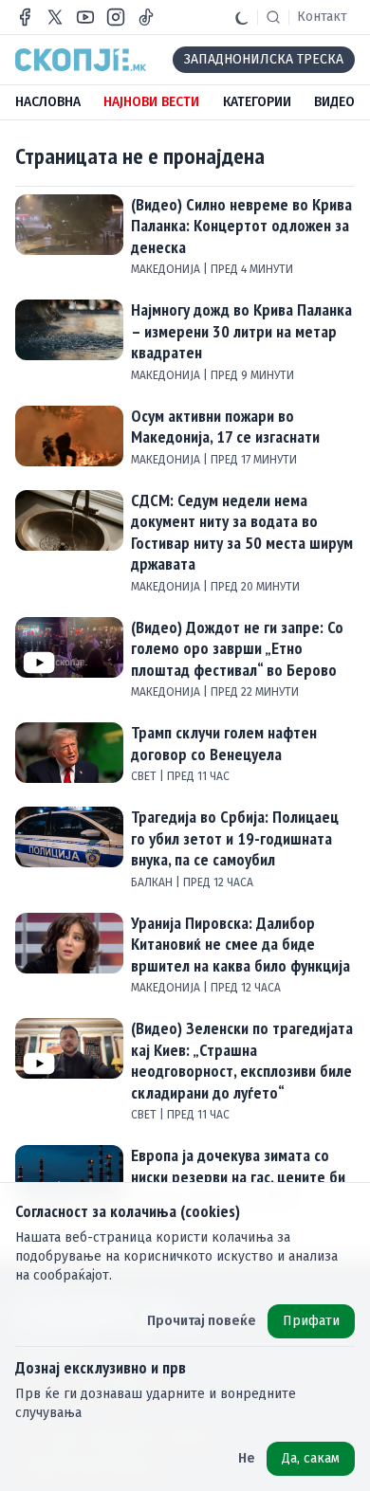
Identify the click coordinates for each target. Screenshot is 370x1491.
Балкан (153, 882)
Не (246, 1458)
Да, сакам (311, 1458)
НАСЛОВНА (48, 102)
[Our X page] (55, 17)
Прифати (311, 1321)
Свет (145, 776)
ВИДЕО (334, 102)
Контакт (322, 17)
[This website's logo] (80, 59)
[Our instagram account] (115, 17)
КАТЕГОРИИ (257, 102)
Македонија (167, 269)
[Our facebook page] (24, 17)
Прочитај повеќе (201, 1321)
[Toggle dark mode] (242, 17)
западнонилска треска (263, 59)
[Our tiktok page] (146, 17)
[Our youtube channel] (85, 17)
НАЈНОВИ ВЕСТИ (151, 102)
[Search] (273, 17)
